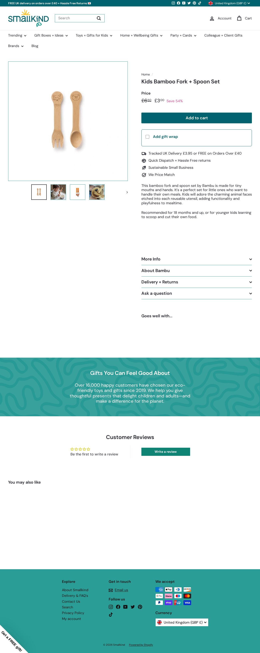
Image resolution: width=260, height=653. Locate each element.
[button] (14, 639)
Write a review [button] (166, 452)
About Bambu (155, 270)
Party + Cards (181, 35)
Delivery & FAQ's (75, 595)
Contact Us (71, 601)
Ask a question (156, 293)
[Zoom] (68, 121)
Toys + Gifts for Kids (92, 35)
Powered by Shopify (141, 645)
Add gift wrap (165, 136)
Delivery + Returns (159, 282)
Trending (15, 35)
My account (71, 618)
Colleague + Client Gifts (223, 35)
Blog (34, 46)
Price (146, 93)
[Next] (125, 192)
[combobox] (80, 18)
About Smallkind (75, 590)
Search (67, 607)
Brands (14, 46)
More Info (150, 259)
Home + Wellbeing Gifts (139, 35)
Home (145, 74)
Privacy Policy (73, 613)
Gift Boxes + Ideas (49, 35)
